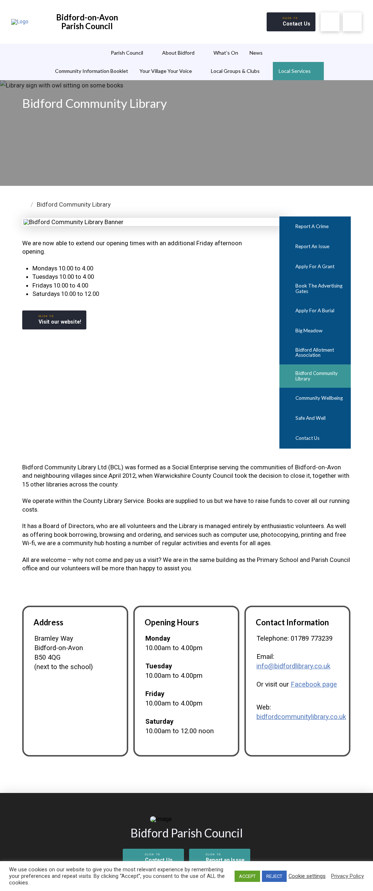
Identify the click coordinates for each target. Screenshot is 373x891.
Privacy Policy (347, 876)
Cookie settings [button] (307, 876)
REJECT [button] (274, 876)
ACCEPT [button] (247, 876)
